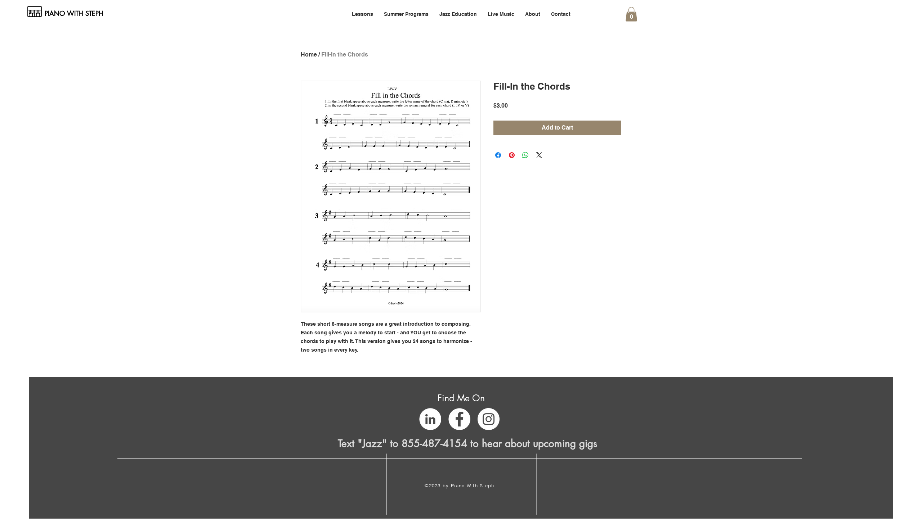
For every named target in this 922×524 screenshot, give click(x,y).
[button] (362, 14)
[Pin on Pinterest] (511, 155)
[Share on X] (539, 155)
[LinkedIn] (430, 419)
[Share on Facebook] (498, 155)
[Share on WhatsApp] (525, 155)
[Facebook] (459, 419)
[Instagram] (489, 419)
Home (309, 54)
